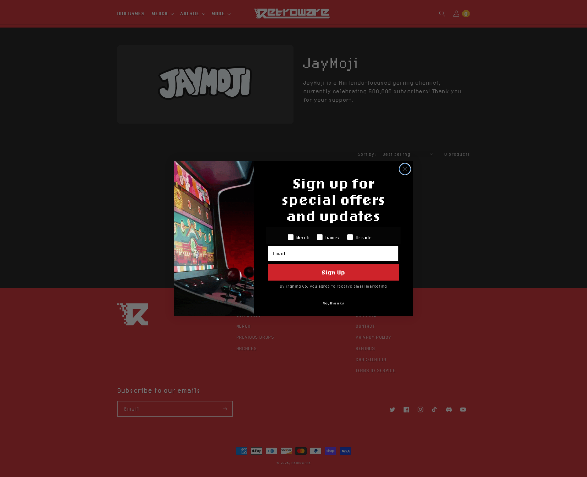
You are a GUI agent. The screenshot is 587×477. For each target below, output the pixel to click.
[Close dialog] (405, 169)
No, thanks (333, 303)
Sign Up (333, 272)
